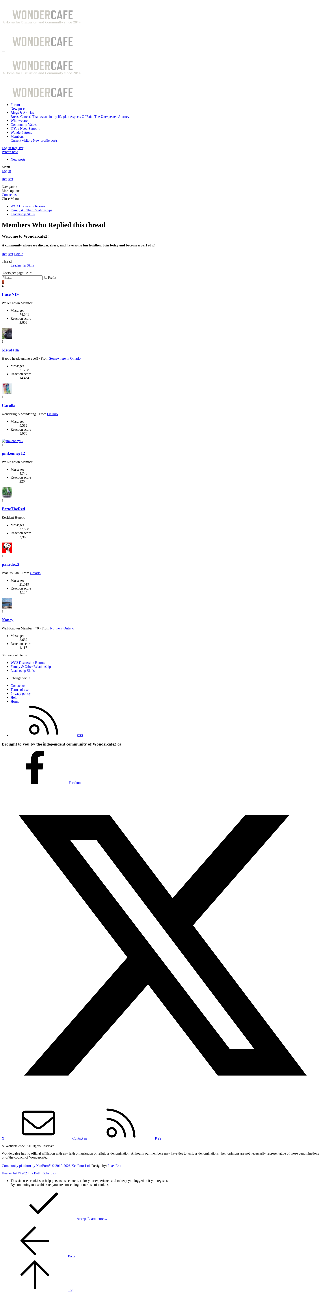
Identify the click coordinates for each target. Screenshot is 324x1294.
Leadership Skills (23, 265)
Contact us (9, 195)
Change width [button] (20, 678)
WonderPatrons (21, 132)
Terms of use (19, 689)
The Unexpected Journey (111, 116)
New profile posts (45, 140)
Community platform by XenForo (46, 1166)
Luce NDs (10, 294)
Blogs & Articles (22, 113)
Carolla (8, 405)
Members (17, 136)
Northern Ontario (62, 628)
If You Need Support (25, 128)
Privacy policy (21, 693)
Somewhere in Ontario (65, 358)
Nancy (7, 620)
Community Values (24, 124)
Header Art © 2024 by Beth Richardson (29, 1173)
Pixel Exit (114, 1166)
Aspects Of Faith (81, 116)
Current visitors (21, 140)
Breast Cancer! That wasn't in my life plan (40, 116)
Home (15, 701)
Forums (16, 105)
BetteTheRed (13, 509)
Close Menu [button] (10, 199)
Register (7, 179)
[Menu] (3, 51)
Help (14, 697)
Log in (6, 171)
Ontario (52, 414)
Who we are (19, 120)
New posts (18, 109)
